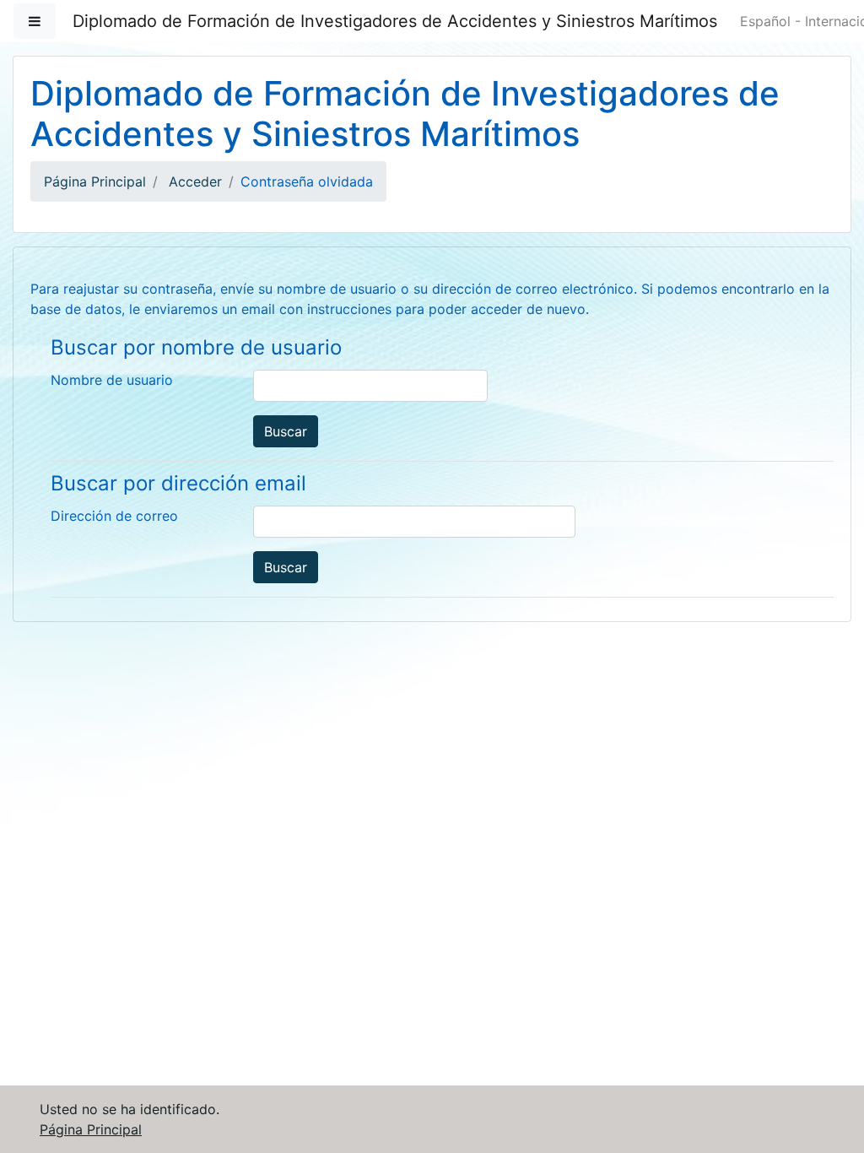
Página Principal (95, 181)
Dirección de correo (114, 515)
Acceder (195, 181)
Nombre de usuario (112, 379)
